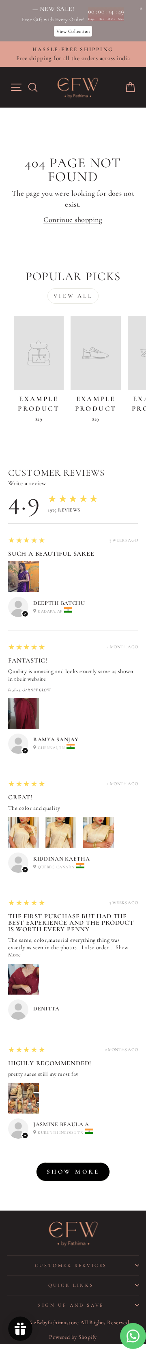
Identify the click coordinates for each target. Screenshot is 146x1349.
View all (73, 295)
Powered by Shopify (73, 1337)
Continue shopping (73, 219)
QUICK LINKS (71, 1285)
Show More (73, 1171)
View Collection (73, 31)
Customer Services (71, 1265)
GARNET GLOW (36, 690)
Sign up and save (71, 1305)
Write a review (27, 483)
